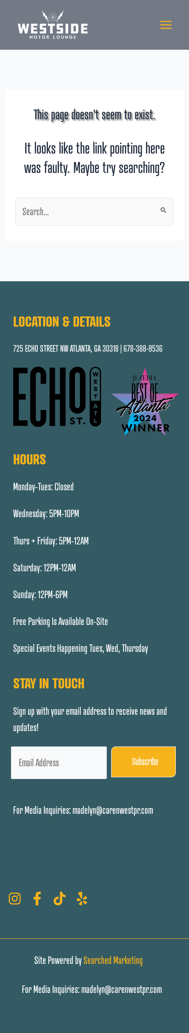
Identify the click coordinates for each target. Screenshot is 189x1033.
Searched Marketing (113, 960)
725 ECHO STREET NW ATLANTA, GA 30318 (66, 348)
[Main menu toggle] (166, 25)
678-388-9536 (143, 348)
